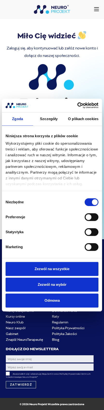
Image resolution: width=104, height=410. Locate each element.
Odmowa (52, 300)
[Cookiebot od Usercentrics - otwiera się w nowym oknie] (77, 105)
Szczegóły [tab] (49, 119)
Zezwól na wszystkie (52, 269)
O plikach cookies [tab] (83, 119)
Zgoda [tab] (17, 119)
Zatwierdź (21, 384)
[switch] (91, 217)
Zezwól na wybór (52, 284)
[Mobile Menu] (96, 9)
